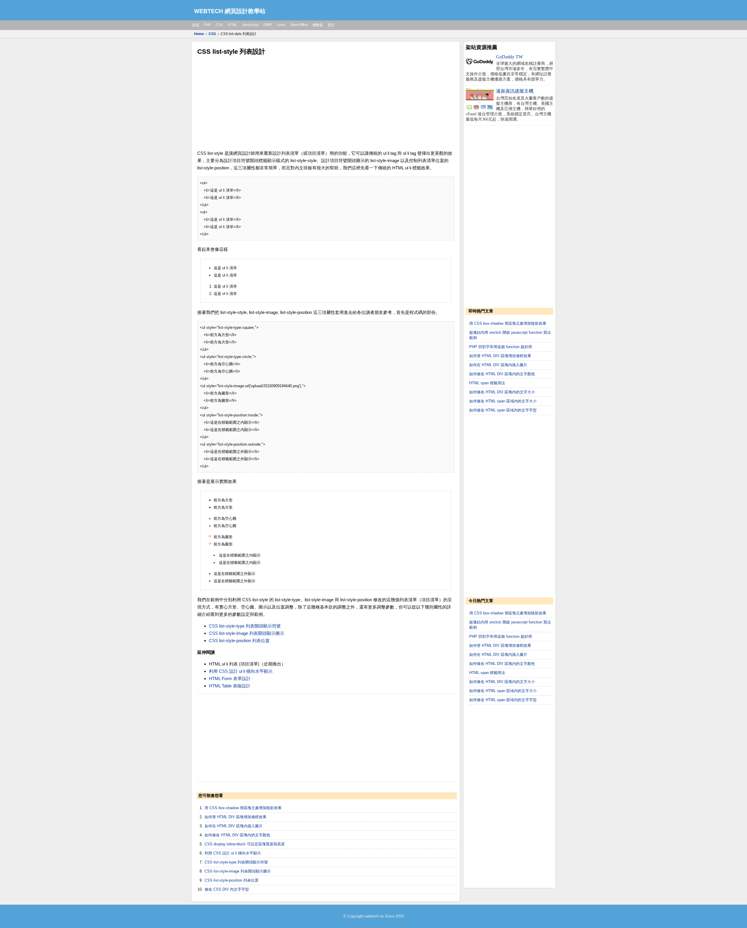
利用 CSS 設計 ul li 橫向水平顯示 (241, 671)
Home (199, 34)
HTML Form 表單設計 (230, 678)
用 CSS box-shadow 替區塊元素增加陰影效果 (243, 808)
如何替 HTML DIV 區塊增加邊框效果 (235, 817)
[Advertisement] (325, 103)
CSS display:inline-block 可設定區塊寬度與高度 (245, 844)
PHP (207, 25)
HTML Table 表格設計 (229, 685)
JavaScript (250, 25)
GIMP (267, 25)
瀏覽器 (318, 25)
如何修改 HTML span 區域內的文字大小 (503, 401)
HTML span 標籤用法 (487, 383)
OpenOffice (299, 25)
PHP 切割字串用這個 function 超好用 (500, 347)
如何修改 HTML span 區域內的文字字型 (503, 410)
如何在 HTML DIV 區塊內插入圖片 (234, 826)
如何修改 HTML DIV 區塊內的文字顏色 (237, 835)
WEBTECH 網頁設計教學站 (230, 11)
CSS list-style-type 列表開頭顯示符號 (245, 625)
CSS (219, 25)
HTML (232, 25)
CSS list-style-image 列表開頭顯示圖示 (246, 633)
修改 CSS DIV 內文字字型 (227, 889)
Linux (281, 25)
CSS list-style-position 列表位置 (239, 640)
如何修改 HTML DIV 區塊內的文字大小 (502, 392)
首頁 (195, 25)
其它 (331, 25)
